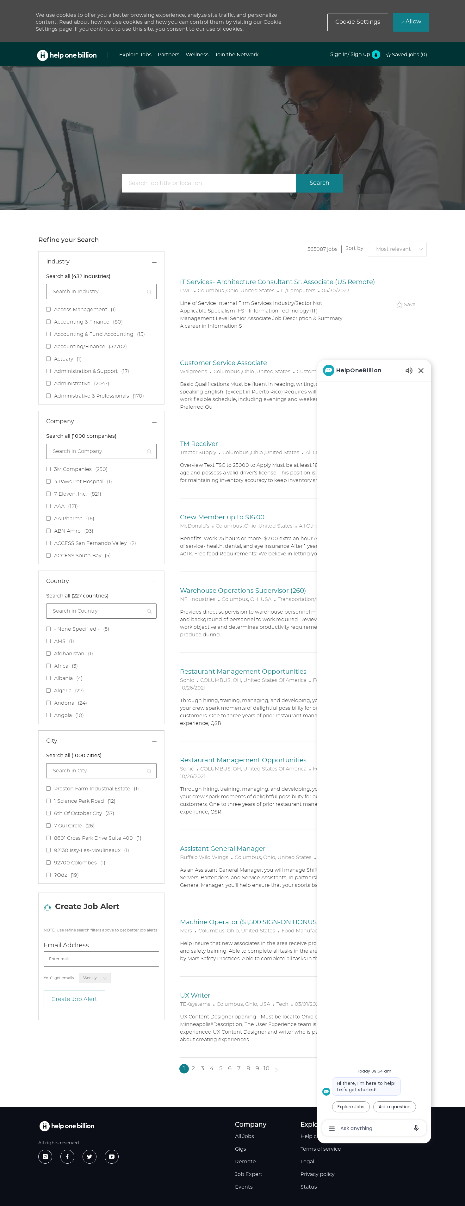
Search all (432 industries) (78, 276)
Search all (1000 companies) (81, 436)
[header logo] (67, 55)
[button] (357, 22)
